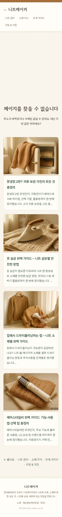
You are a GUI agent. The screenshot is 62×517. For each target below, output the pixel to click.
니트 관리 (10, 18)
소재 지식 (23, 18)
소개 (19, 503)
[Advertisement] (31, 65)
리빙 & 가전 (11, 25)
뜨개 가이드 (38, 18)
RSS (43, 503)
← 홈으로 (9, 459)
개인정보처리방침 (31, 503)
